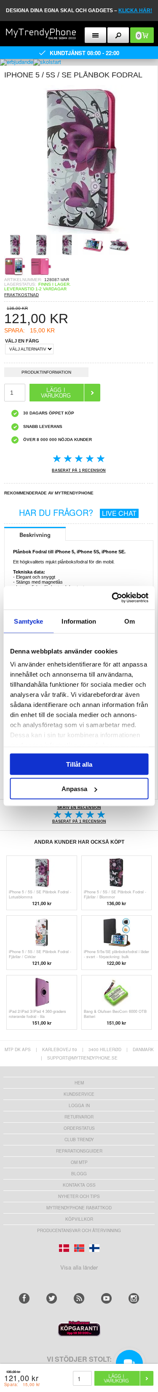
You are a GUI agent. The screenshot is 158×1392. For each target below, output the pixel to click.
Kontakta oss (79, 1185)
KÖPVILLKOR (79, 1219)
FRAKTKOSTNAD (21, 294)
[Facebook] (24, 1298)
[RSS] (79, 1298)
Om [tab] (129, 620)
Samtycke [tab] (28, 620)
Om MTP (79, 1162)
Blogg (79, 1174)
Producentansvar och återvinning (79, 1230)
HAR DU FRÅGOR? (78, 512)
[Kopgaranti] (79, 1334)
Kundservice (79, 1094)
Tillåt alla (79, 764)
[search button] (118, 35)
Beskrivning (35, 535)
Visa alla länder (79, 1267)
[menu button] (95, 35)
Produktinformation (46, 372)
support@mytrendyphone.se (82, 1058)
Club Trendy (79, 1139)
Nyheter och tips (79, 1196)
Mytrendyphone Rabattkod (79, 1208)
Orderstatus (79, 1128)
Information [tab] (79, 620)
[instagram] (134, 1298)
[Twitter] (51, 1298)
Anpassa (74, 788)
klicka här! (135, 10)
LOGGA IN (79, 1105)
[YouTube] (106, 1298)
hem (79, 1083)
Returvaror (79, 1117)
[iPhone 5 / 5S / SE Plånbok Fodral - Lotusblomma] (78, 232)
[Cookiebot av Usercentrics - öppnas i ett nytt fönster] (112, 597)
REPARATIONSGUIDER (79, 1151)
